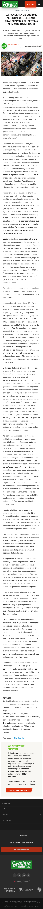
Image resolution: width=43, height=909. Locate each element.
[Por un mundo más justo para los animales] (10, 4)
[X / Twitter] (19, 875)
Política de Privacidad (10, 906)
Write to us (23, 835)
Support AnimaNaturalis (18, 790)
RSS (37, 906)
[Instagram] (24, 875)
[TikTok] (28, 875)
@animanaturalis (15, 47)
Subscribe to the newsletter (23, 842)
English (18, 881)
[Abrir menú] (39, 4)
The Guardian (19, 738)
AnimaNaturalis (13, 45)
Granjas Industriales (22, 10)
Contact (5, 826)
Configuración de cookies (26, 906)
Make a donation (23, 849)
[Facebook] (14, 875)
